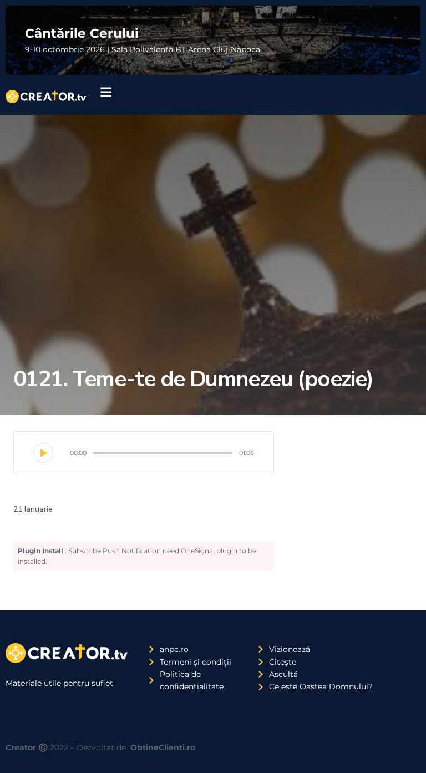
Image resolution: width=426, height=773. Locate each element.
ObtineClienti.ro (162, 747)
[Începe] (43, 453)
